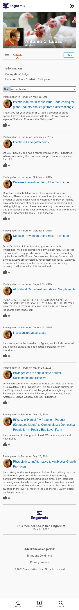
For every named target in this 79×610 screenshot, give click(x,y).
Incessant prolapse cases (29, 332)
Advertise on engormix (39, 549)
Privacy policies (39, 562)
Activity (17, 54)
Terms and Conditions (39, 555)
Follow (69, 55)
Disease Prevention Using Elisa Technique (41, 182)
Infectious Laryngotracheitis (31, 142)
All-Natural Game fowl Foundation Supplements (44, 289)
